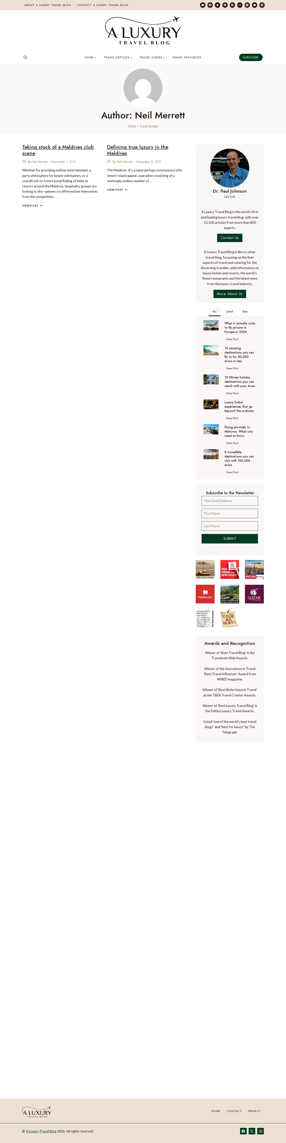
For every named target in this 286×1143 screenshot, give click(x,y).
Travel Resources (186, 57)
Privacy (254, 1111)
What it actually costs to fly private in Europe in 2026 (240, 327)
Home (132, 126)
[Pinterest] (232, 5)
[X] (252, 1131)
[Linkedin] (225, 5)
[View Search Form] (25, 57)
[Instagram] (247, 5)
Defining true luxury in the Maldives (137, 150)
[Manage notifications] (275, 1133)
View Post (32, 205)
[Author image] (24, 162)
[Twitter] (217, 5)
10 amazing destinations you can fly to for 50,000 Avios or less (239, 354)
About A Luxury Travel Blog (47, 5)
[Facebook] (210, 5)
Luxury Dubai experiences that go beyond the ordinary (239, 406)
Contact (234, 1111)
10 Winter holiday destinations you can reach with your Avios (240, 381)
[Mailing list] (202, 5)
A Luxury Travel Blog (41, 1131)
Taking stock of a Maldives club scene (58, 150)
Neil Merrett (39, 162)
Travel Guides (149, 126)
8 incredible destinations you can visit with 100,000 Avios (239, 458)
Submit (229, 538)
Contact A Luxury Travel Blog (103, 5)
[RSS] (262, 5)
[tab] (214, 312)
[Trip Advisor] (239, 5)
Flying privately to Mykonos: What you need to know (239, 431)
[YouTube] (254, 5)
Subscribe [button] (251, 57)
